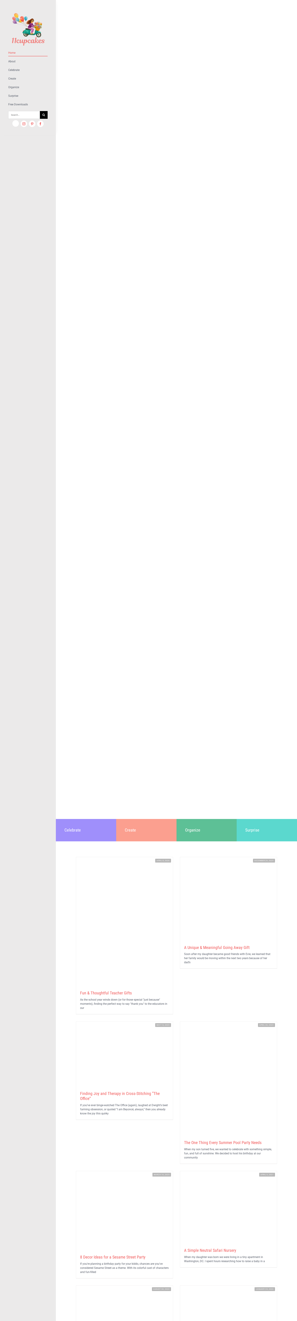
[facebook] (40, 124)
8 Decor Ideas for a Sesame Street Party (112, 1257)
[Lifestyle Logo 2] (28, 11)
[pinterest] (32, 124)
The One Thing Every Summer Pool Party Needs (223, 1142)
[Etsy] (15, 123)
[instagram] (24, 124)
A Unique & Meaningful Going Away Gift (217, 947)
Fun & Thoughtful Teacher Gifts (106, 993)
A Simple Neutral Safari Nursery (210, 1250)
